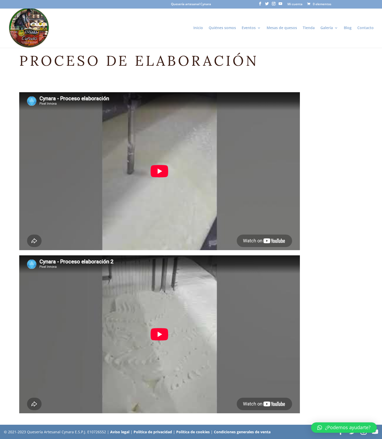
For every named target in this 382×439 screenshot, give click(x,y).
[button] (344, 427)
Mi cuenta (294, 4)
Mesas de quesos (282, 28)
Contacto (365, 28)
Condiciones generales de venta (242, 431)
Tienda (309, 28)
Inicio (198, 28)
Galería (326, 28)
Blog (348, 28)
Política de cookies (193, 431)
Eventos (249, 28)
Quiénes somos (222, 28)
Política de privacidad (153, 431)
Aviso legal (119, 431)
